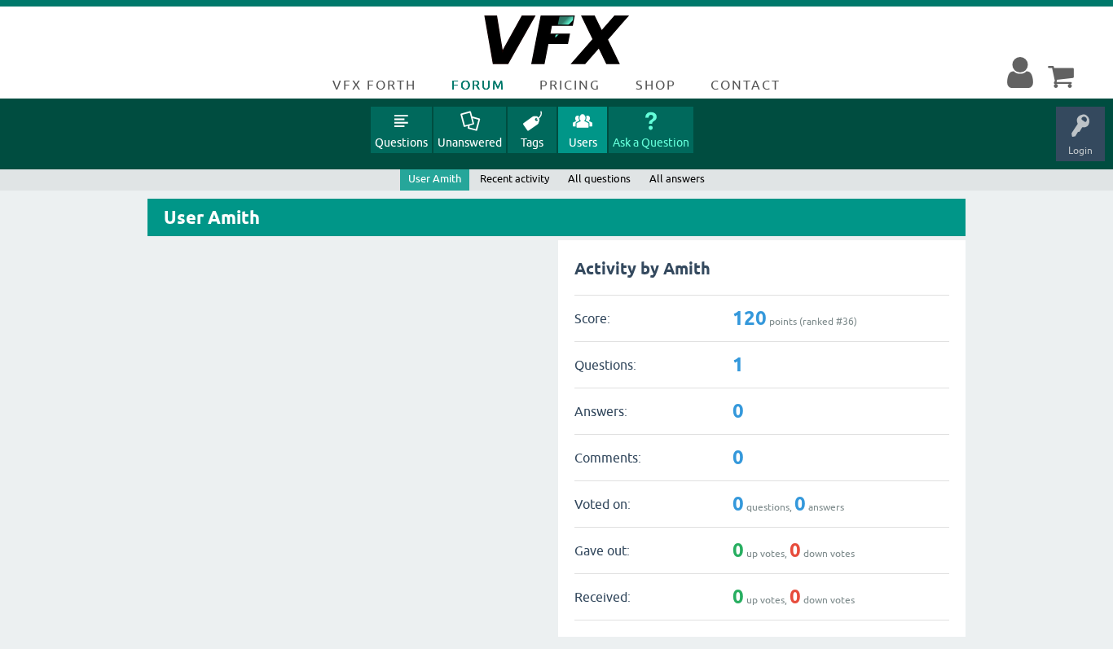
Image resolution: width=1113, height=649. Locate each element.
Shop (656, 84)
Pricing (569, 84)
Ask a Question (651, 142)
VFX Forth (374, 84)
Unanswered (470, 142)
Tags (532, 142)
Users (583, 142)
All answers (677, 179)
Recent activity (514, 179)
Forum (478, 84)
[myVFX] (1023, 73)
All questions (599, 179)
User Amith (434, 179)
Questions (401, 142)
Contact (745, 84)
